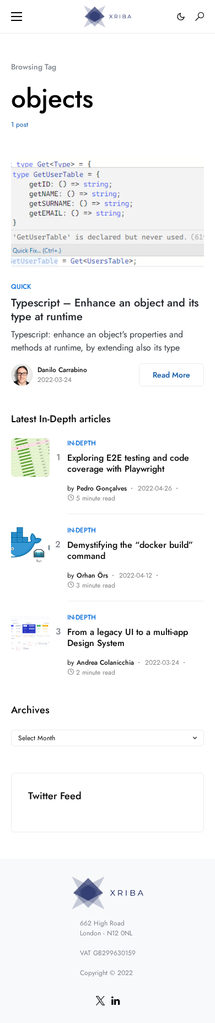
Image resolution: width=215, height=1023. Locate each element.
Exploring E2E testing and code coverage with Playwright (128, 464)
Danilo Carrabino (62, 370)
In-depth (81, 443)
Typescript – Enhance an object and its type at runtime (104, 310)
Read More (171, 374)
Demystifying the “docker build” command (130, 551)
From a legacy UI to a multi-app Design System (127, 638)
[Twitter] (100, 1000)
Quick (21, 287)
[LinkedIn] (115, 1000)
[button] (16, 16)
